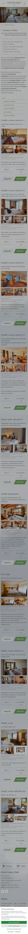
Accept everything (13, 922)
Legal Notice (17, 931)
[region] (14, 915)
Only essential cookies (14, 926)
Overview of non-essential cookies (14, 929)
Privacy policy (11, 931)
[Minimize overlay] (26, 909)
